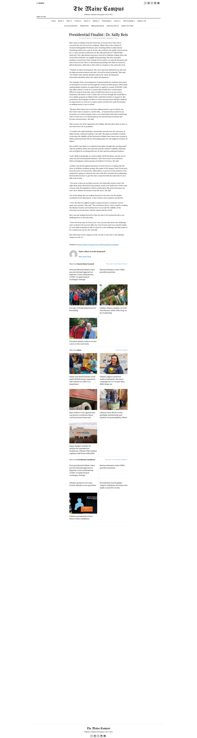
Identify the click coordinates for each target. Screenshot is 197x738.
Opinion (95, 21)
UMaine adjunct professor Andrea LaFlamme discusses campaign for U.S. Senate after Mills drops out (112, 380)
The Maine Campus (98, 9)
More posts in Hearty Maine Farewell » (117, 264)
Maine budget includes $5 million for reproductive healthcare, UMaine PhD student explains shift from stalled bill (83, 450)
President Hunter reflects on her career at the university (83, 342)
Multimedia (106, 21)
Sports (86, 21)
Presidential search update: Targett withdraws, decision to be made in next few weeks (114, 485)
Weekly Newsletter (97, 26)
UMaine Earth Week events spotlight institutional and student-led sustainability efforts (113, 415)
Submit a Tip (141, 21)
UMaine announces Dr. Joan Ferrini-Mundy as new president (82, 484)
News (68, 21)
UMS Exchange (128, 21)
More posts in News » (122, 350)
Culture (77, 21)
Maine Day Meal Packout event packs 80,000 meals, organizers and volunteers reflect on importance (82, 380)
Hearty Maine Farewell (86, 244)
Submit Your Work (127, 26)
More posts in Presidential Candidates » (116, 459)
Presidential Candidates (110, 244)
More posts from (85, 256)
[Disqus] (98, 549)
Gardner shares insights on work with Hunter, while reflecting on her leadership (113, 310)
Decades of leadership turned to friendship (82, 309)
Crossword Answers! (71, 26)
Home (53, 21)
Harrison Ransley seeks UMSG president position (112, 270)
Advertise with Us (113, 26)
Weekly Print (84, 26)
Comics (116, 21)
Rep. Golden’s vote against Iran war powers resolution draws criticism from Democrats (82, 415)
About (60, 21)
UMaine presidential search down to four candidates (81, 517)
